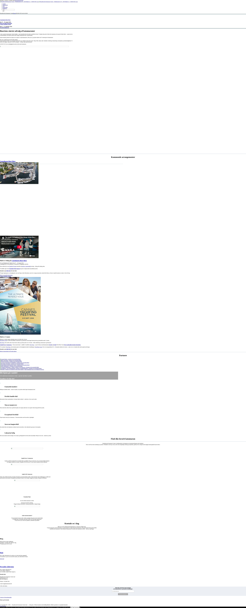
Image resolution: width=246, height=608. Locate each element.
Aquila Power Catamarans (6, 344)
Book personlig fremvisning (6, 23)
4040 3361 (8, 270)
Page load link (3, 606)
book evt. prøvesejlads (26, 266)
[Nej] (79, 607)
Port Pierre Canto (3, 340)
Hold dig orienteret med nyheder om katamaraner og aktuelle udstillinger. (123, 588)
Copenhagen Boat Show (5, 19)
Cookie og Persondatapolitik (5, 597)
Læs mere (77, 607)
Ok (71, 607)
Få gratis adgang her (4, 27)
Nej (73, 607)
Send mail (2, 558)
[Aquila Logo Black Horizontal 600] (27, 448)
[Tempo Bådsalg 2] (19, 183)
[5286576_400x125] (27, 506)
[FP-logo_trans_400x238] (27, 480)
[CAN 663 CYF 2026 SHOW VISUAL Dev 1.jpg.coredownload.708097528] (20, 334)
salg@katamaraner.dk (19, 0)
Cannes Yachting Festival (5, 24)
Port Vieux (32, 344)
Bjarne (14, 13)
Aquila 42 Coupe (12, 266)
